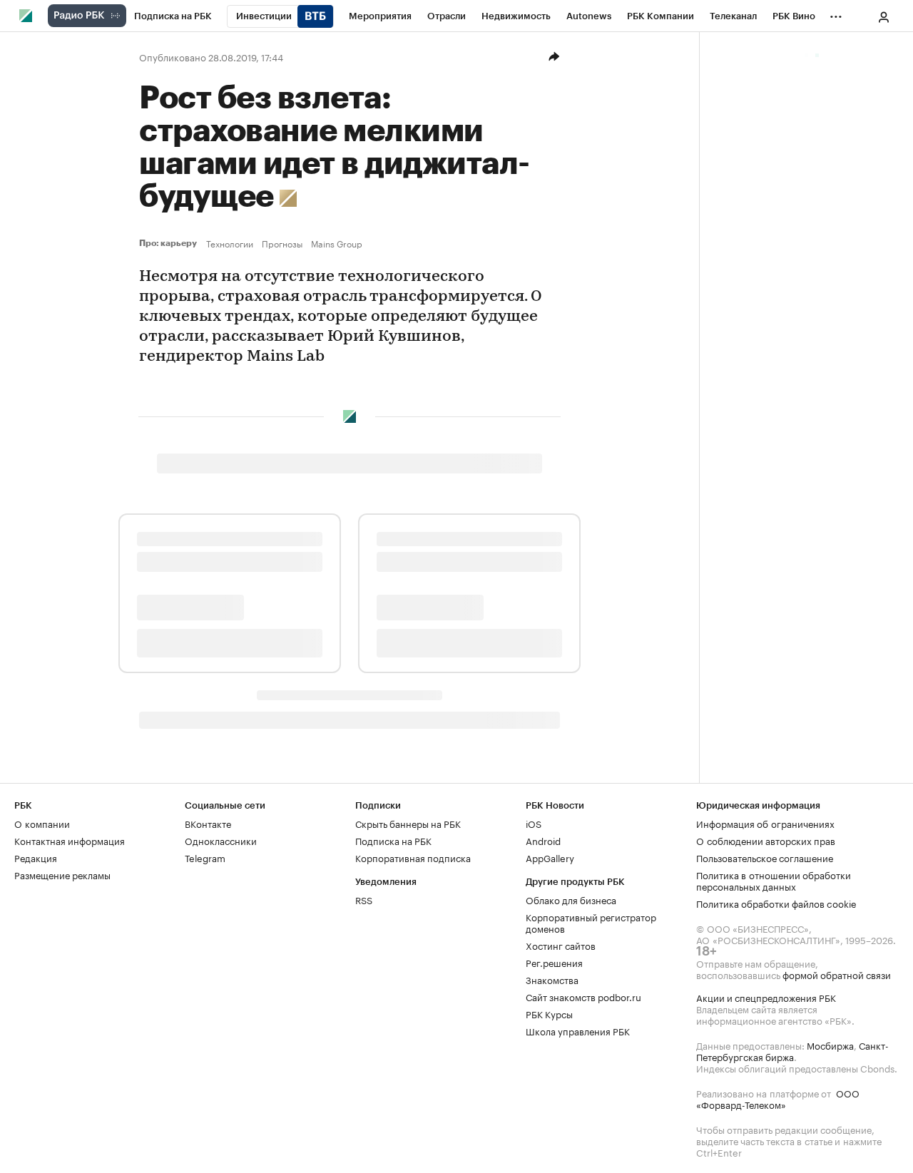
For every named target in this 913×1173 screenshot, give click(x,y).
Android (543, 840)
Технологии (229, 243)
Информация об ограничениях (765, 823)
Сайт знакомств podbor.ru (583, 996)
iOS (533, 823)
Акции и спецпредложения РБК (766, 997)
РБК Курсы (549, 1013)
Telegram (205, 857)
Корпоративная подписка (413, 857)
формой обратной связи (836, 974)
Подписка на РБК (393, 840)
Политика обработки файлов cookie (776, 903)
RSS (363, 899)
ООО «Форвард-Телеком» (778, 1098)
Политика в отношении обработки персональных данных (773, 880)
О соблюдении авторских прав (765, 840)
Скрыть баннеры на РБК (408, 823)
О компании (42, 823)
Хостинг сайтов (561, 945)
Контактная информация (69, 840)
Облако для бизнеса (571, 899)
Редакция (35, 857)
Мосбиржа (830, 1045)
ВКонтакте (208, 823)
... (836, 13)
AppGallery (550, 857)
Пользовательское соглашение (764, 857)
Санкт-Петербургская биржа (792, 1050)
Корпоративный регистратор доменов (591, 922)
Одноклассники (221, 840)
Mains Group (336, 243)
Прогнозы (282, 243)
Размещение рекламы (62, 874)
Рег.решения (554, 962)
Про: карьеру (169, 243)
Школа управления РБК (578, 1030)
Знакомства (552, 979)
